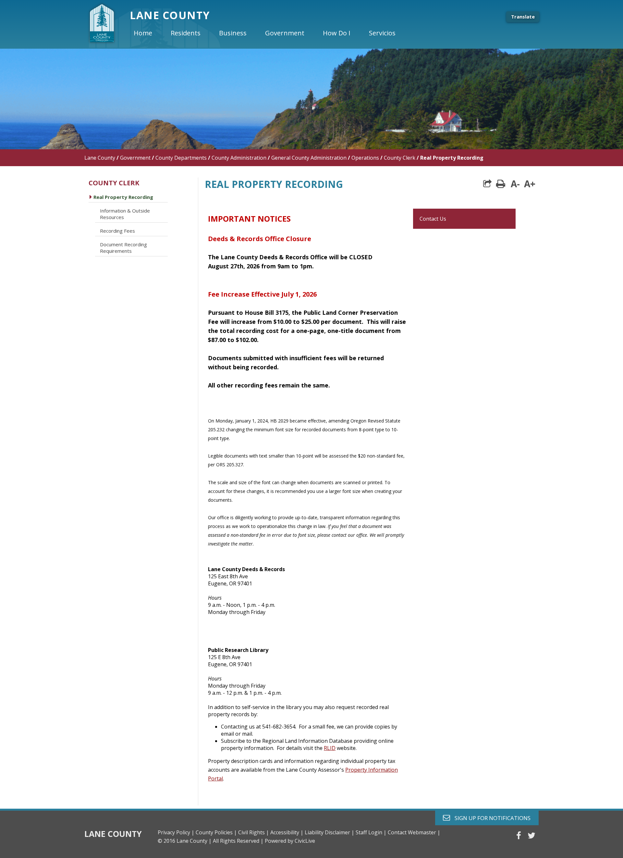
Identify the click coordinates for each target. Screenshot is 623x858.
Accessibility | (286, 832)
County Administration (239, 157)
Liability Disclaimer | (329, 832)
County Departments (181, 157)
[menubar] (270, 33)
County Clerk (399, 157)
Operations (365, 157)
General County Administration (309, 157)
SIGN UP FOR (490, 818)
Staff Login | (371, 832)
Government (135, 157)
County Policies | (216, 832)
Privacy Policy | (176, 832)
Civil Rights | (253, 832)
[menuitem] (148, 33)
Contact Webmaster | (414, 832)
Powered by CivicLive (290, 840)
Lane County (99, 157)
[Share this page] (487, 184)
